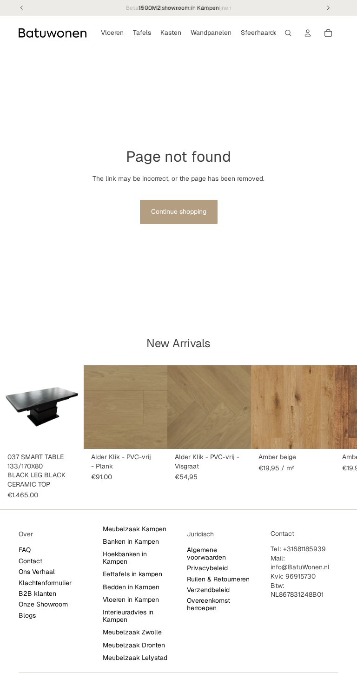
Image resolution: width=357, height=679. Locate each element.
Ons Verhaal (37, 571)
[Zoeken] (288, 33)
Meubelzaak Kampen (134, 529)
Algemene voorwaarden (206, 553)
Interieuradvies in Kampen (128, 616)
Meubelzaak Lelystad (135, 657)
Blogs (27, 615)
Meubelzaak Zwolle (132, 632)
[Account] (308, 33)
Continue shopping (178, 211)
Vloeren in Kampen (131, 599)
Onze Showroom (43, 604)
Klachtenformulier (45, 583)
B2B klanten (37, 593)
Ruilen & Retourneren (218, 579)
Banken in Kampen (131, 541)
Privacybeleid (207, 568)
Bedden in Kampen (131, 587)
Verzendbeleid (208, 590)
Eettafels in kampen (132, 574)
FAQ (25, 550)
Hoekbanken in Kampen (125, 558)
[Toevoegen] (69, 435)
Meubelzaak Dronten (134, 645)
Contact (30, 561)
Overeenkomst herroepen (208, 604)
